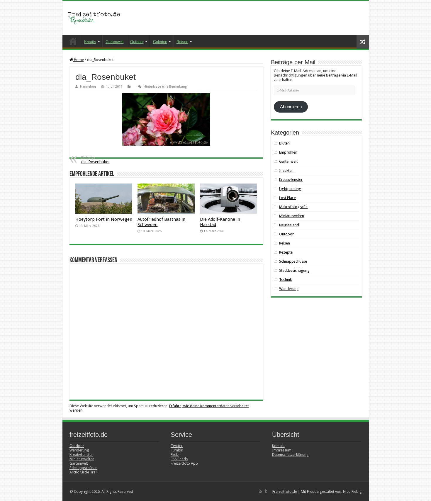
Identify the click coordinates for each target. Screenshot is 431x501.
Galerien (160, 42)
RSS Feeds (179, 459)
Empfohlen (288, 152)
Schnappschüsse (293, 261)
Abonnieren (291, 106)
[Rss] (260, 491)
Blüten (284, 143)
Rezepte (286, 252)
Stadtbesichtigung (294, 270)
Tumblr (177, 450)
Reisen (182, 42)
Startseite (73, 41)
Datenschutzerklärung (290, 454)
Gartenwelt (115, 42)
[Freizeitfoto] (96, 18)
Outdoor (137, 42)
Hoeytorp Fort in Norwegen (103, 219)
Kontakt (278, 446)
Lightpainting (290, 188)
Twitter (177, 446)
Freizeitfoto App (184, 463)
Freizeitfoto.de (284, 491)
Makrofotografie (293, 207)
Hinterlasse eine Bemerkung (165, 87)
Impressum (281, 450)
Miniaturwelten (291, 216)
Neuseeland (289, 225)
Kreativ (90, 42)
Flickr (175, 454)
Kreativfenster (291, 179)
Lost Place (287, 198)
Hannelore (88, 87)
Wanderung (289, 288)
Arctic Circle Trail (83, 472)
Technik (285, 279)
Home (78, 59)
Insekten (286, 170)
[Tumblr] (265, 491)
